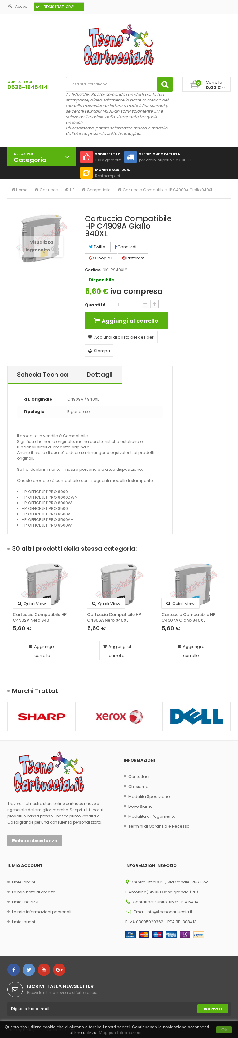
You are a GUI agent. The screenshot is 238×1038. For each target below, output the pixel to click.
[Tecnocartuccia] (119, 44)
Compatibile (98, 189)
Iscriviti (213, 1009)
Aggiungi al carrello (45, 651)
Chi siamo (138, 786)
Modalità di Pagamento (152, 816)
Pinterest (135, 258)
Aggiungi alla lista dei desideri (124, 337)
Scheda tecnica (42, 374)
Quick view (34, 604)
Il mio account (25, 866)
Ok (224, 1029)
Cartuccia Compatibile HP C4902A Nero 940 (40, 617)
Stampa (102, 351)
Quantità (95, 305)
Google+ (103, 258)
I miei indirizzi (25, 902)
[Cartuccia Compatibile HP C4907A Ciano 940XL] (193, 586)
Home (21, 189)
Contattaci (138, 777)
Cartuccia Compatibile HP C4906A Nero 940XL (114, 617)
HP (72, 189)
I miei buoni (23, 922)
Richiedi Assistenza (34, 841)
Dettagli (99, 374)
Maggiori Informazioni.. (121, 1032)
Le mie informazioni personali (41, 912)
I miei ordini (23, 882)
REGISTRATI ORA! (59, 6)
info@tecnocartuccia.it (169, 912)
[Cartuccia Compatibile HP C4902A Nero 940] (45, 586)
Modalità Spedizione (149, 796)
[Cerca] (165, 84)
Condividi (126, 247)
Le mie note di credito (33, 892)
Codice (93, 270)
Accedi (22, 6)
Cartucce (49, 189)
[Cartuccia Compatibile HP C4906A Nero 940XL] (119, 586)
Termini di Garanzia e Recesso (159, 826)
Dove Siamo (140, 806)
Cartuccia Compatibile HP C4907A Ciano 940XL (188, 617)
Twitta (99, 247)
